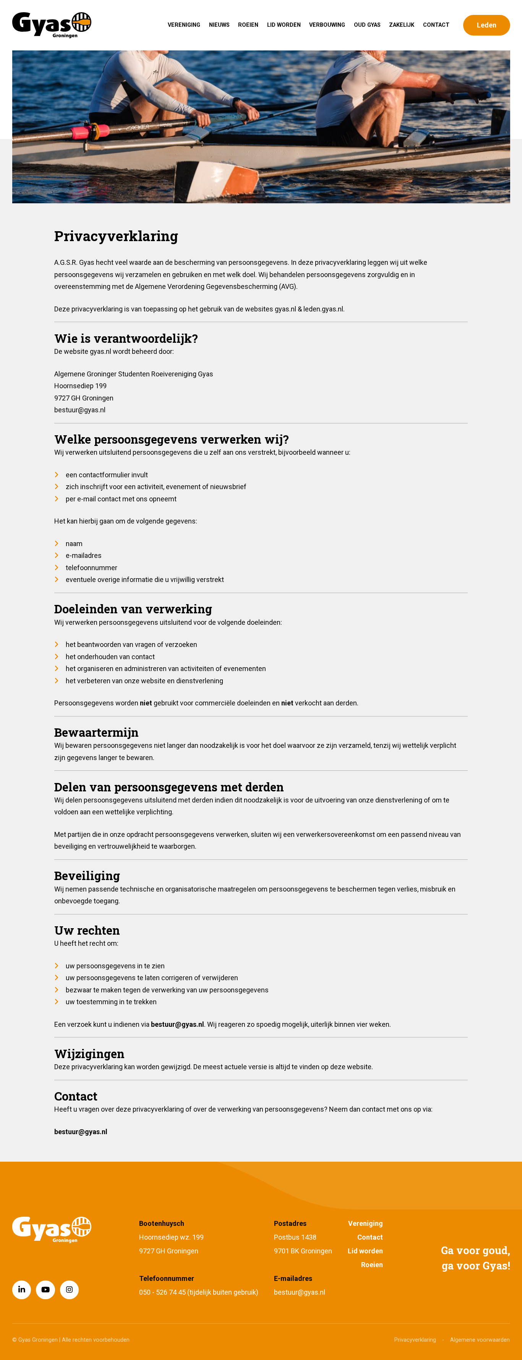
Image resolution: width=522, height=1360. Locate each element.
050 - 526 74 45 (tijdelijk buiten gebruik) (198, 1292)
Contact (436, 25)
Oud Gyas (367, 25)
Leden (486, 25)
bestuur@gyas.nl (299, 1292)
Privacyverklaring (415, 1340)
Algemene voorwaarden (480, 1340)
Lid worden (284, 25)
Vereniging (184, 25)
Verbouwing (327, 25)
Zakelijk (401, 25)
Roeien (248, 25)
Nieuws (219, 25)
